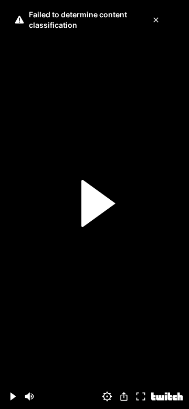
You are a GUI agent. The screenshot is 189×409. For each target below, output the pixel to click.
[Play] (94, 205)
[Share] (124, 396)
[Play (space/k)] (12, 396)
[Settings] (107, 396)
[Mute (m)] (29, 396)
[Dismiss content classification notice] (156, 20)
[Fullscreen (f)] (140, 396)
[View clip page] (167, 396)
